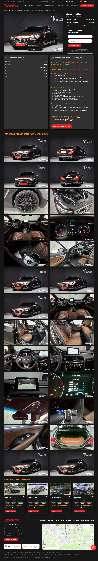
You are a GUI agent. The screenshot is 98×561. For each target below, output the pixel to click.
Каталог (38, 6)
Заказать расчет (74, 45)
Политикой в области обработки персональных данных (78, 49)
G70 (31, 10)
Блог (67, 6)
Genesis (26, 10)
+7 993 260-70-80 (89, 1)
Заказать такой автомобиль (61, 126)
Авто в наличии (49, 6)
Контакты (74, 6)
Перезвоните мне (11, 539)
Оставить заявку (87, 6)
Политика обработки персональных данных (16, 557)
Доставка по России (87, 520)
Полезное (60, 6)
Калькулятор (60, 520)
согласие (72, 51)
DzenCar (6, 10)
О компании (29, 6)
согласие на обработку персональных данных (42, 557)
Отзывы (68, 520)
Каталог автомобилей (16, 10)
